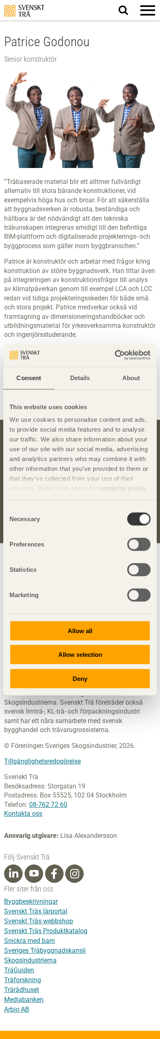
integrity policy (123, 488)
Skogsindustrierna (30, 960)
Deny (80, 678)
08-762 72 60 (48, 804)
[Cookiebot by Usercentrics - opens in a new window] (115, 355)
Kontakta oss (23, 813)
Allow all (80, 630)
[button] (147, 10)
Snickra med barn (29, 941)
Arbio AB (16, 1009)
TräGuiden (19, 970)
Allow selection (80, 654)
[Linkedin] (13, 874)
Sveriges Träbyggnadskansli (45, 950)
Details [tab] (80, 377)
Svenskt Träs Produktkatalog (45, 931)
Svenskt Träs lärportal (35, 911)
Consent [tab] (28, 377)
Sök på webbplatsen (128, 10)
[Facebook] (54, 874)
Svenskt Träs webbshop (38, 921)
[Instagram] (74, 874)
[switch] (139, 544)
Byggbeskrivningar (31, 901)
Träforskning (22, 980)
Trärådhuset (21, 990)
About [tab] (131, 377)
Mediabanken (23, 999)
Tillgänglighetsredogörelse (42, 761)
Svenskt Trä (24, 11)
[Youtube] (34, 874)
